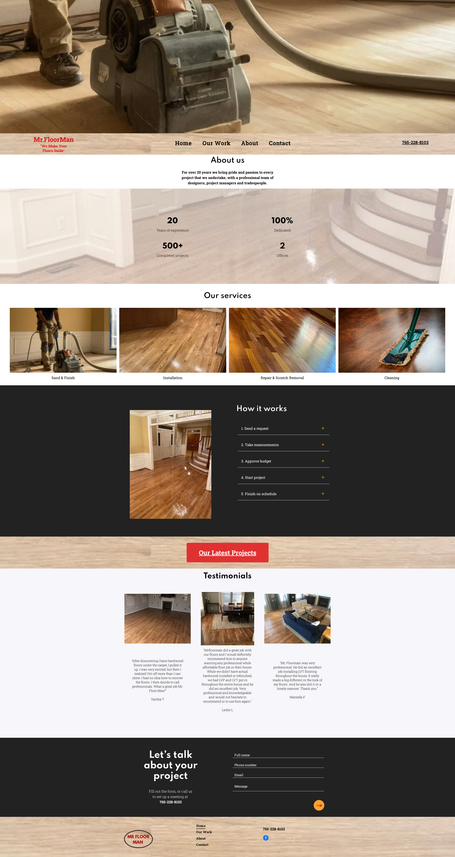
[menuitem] (183, 143)
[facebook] (266, 838)
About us (228, 160)
